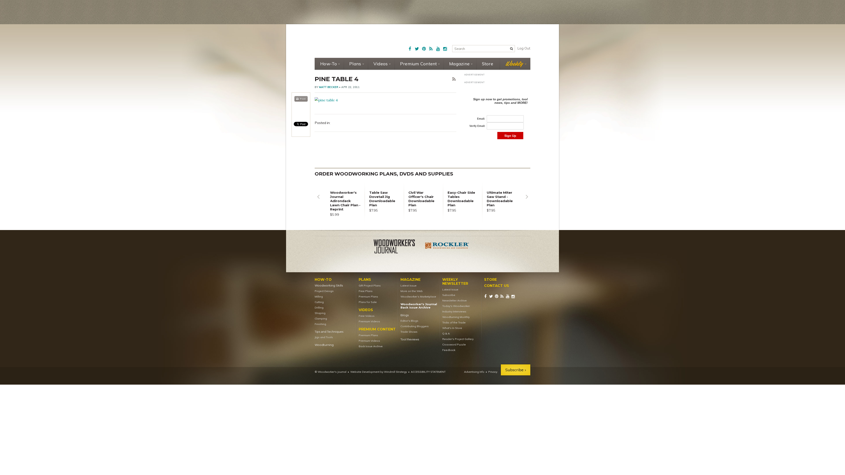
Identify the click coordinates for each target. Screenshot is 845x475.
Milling (319, 296)
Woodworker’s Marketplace (418, 296)
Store (487, 63)
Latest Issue (408, 285)
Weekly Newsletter (455, 282)
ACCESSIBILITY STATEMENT (428, 371)
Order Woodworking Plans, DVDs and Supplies (384, 174)
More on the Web (411, 291)
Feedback (448, 350)
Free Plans (366, 291)
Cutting (319, 302)
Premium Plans (368, 296)
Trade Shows (408, 331)
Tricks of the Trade (454, 322)
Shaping (320, 313)
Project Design (324, 291)
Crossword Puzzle (454, 344)
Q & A (446, 333)
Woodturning (324, 345)
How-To (328, 63)
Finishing (320, 324)
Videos (380, 63)
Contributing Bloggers (414, 326)
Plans (355, 63)
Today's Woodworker (456, 306)
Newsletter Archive (454, 300)
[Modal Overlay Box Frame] (497, 114)
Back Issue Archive (371, 346)
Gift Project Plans (370, 285)
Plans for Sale (368, 302)
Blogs (404, 315)
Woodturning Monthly (456, 317)
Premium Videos (369, 321)
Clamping (321, 318)
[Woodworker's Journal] (398, 247)
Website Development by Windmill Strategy (378, 371)
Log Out (523, 48)
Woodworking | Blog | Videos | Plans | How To (348, 41)
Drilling (319, 307)
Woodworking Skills (329, 285)
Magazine (459, 63)
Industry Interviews (454, 311)
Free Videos (367, 316)
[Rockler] (447, 247)
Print (303, 98)
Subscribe (448, 295)
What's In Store (452, 328)
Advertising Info (474, 371)
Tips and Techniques (329, 331)
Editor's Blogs (409, 320)
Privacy (492, 371)
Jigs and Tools (324, 337)
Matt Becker (328, 87)
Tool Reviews (409, 339)
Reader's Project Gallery (458, 339)
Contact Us (496, 286)
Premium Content (418, 63)
